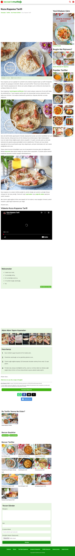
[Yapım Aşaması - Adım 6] (39, 339)
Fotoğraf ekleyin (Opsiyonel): (10, 535)
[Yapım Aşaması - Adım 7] (46, 339)
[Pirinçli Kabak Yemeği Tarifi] (58, 110)
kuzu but (7, 151)
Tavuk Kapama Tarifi (22, 469)
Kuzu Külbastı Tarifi (6, 456)
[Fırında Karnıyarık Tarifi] (68, 121)
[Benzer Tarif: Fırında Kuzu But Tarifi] (43, 463)
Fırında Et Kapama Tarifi (40, 456)
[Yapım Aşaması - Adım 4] (26, 339)
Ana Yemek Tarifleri (16, 12)
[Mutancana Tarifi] (68, 88)
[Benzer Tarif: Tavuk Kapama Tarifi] (26, 463)
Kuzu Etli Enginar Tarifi (23, 486)
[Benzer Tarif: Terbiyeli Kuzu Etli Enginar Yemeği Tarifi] (10, 463)
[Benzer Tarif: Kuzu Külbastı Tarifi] (10, 449)
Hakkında (9, 549)
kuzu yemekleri (13, 435)
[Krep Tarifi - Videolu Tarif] (68, 99)
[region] (26, 27)
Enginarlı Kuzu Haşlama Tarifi (8, 486)
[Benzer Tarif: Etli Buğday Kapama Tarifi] (43, 479)
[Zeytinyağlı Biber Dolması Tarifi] (68, 77)
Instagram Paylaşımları (35, 549)
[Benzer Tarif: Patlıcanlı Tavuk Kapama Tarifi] (10, 493)
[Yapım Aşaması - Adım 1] (5, 339)
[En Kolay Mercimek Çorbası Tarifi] (58, 77)
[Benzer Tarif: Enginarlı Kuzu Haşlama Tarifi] (10, 479)
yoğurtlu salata (40, 194)
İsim (3, 523)
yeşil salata (29, 194)
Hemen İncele (57, 46)
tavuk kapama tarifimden (17, 91)
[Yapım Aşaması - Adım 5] (33, 339)
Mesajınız (5, 509)
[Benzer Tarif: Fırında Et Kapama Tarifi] (43, 449)
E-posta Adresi (6, 529)
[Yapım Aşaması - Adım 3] (19, 339)
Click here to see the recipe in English (11, 380)
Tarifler (8, 12)
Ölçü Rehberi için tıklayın (46, 286)
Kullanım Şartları (56, 549)
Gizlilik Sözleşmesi (46, 549)
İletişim (14, 549)
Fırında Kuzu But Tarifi (39, 469)
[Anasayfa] (11, 2)
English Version (65, 549)
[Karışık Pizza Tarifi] (58, 121)
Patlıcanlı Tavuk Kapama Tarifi (8, 499)
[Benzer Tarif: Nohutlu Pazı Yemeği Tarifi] (26, 449)
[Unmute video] (26, 225)
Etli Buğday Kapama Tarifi (40, 486)
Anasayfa (3, 12)
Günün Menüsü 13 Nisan (7, 425)
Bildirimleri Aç (28, 399)
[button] (19, 394)
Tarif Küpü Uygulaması (23, 549)
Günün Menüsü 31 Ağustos (60, 66)
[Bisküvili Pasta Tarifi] (58, 132)
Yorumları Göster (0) (26, 389)
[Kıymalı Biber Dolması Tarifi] (68, 110)
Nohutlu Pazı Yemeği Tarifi (24, 456)
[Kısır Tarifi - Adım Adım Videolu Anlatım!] (58, 88)
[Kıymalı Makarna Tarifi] (68, 132)
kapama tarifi (5, 435)
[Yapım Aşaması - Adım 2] (12, 339)
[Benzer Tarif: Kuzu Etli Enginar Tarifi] (26, 479)
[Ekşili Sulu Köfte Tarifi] (58, 99)
